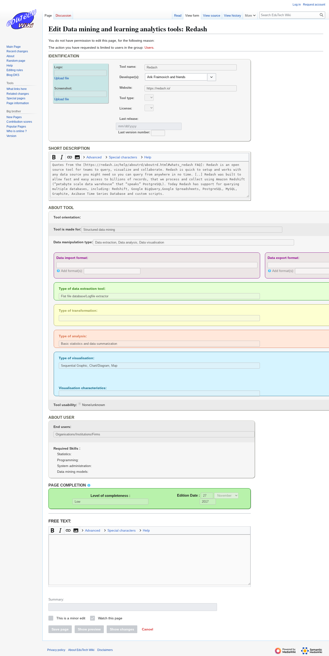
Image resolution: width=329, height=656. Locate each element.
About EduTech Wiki (81, 650)
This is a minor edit (70, 618)
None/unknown (93, 405)
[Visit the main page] (21, 19)
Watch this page (110, 618)
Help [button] (147, 157)
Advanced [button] (94, 157)
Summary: (56, 599)
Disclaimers (105, 650)
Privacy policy (56, 650)
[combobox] (176, 77)
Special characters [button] (123, 157)
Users (149, 47)
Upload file (61, 78)
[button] (211, 77)
